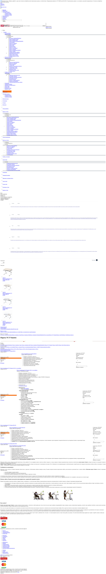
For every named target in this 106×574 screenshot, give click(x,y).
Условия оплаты (8, 94)
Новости (4, 537)
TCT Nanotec (26, 388)
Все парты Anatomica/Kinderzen (6, 334)
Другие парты (46, 334)
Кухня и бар (5, 533)
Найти (4, 21)
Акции (4, 538)
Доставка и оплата (6, 93)
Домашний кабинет (6, 532)
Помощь (4, 543)
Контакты (4, 18)
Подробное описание (23, 385)
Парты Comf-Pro (60, 334)
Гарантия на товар (8, 96)
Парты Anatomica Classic (16, 334)
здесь (18, 572)
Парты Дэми (65, 334)
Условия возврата (6, 547)
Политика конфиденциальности (9, 548)
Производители (6, 98)
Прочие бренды (70, 334)
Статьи (4, 551)
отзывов (2, 363)
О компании (5, 536)
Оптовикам (5, 100)
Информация (5, 542)
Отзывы (4, 17)
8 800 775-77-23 (3, 7)
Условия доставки (8, 95)
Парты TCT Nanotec (53, 334)
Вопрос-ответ (5, 552)
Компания (4, 535)
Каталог (5, 32)
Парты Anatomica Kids (25, 334)
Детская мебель (5, 531)
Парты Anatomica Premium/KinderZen (37, 334)
